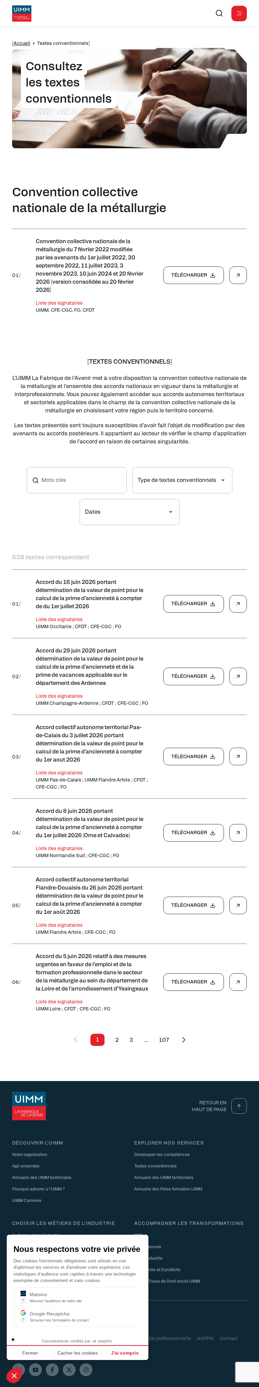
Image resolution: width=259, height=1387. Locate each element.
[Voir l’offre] (238, 275)
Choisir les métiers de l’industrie (63, 1223)
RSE (138, 1235)
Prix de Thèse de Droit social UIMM (167, 1281)
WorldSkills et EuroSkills (157, 1269)
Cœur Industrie (148, 1258)
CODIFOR (108, 1338)
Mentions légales (31, 1338)
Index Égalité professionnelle (158, 1338)
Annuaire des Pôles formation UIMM (168, 1188)
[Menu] (239, 13)
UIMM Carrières (26, 1200)
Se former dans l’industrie (36, 1235)
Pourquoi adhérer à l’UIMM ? (38, 1188)
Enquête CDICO (74, 1338)
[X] (69, 1369)
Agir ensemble (25, 1165)
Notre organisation (29, 1154)
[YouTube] (35, 1369)
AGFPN (205, 1338)
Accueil (21, 43)
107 (164, 1039)
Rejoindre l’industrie (31, 1246)
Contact (228, 1338)
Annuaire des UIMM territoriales (41, 1177)
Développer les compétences (162, 1154)
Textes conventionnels (155, 1165)
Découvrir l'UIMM (37, 1142)
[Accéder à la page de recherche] (219, 13)
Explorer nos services (169, 1142)
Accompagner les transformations (189, 1223)
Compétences (147, 1246)
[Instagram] (86, 1369)
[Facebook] (52, 1369)
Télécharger (189, 275)
